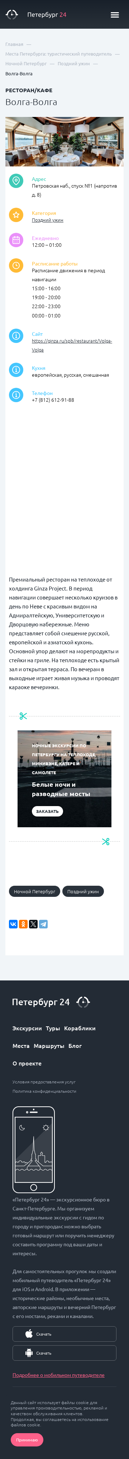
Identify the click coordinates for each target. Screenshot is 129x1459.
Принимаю (27, 1439)
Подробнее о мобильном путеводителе (59, 1374)
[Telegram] (43, 924)
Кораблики (80, 1028)
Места (21, 1045)
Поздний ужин (47, 219)
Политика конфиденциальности (44, 1091)
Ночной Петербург (34, 891)
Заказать (47, 811)
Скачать (43, 1334)
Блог (75, 1045)
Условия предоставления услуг (44, 1081)
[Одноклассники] (23, 924)
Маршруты (49, 1045)
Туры (53, 1028)
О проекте (27, 1063)
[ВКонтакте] (13, 924)
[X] (33, 924)
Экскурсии (27, 1028)
